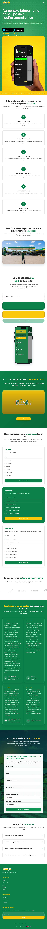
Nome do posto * (10, 787)
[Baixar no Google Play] (18, 30)
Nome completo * (10, 766)
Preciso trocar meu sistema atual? (14, 835)
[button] (23, 297)
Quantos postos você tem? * (13, 794)
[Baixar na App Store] (7, 30)
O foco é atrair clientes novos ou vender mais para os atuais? (21, 855)
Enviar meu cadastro (23, 809)
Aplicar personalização (23, 320)
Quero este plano (23, 480)
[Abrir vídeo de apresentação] (23, 402)
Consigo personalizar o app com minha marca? (18, 848)
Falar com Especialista (23, 418)
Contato (4, 889)
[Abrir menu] (43, 2)
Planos (4, 887)
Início (3, 880)
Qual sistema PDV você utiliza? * (14, 801)
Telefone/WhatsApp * (11, 780)
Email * (7, 773)
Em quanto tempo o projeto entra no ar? (15, 842)
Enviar (23, 917)
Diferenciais (5, 883)
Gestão (4, 885)
